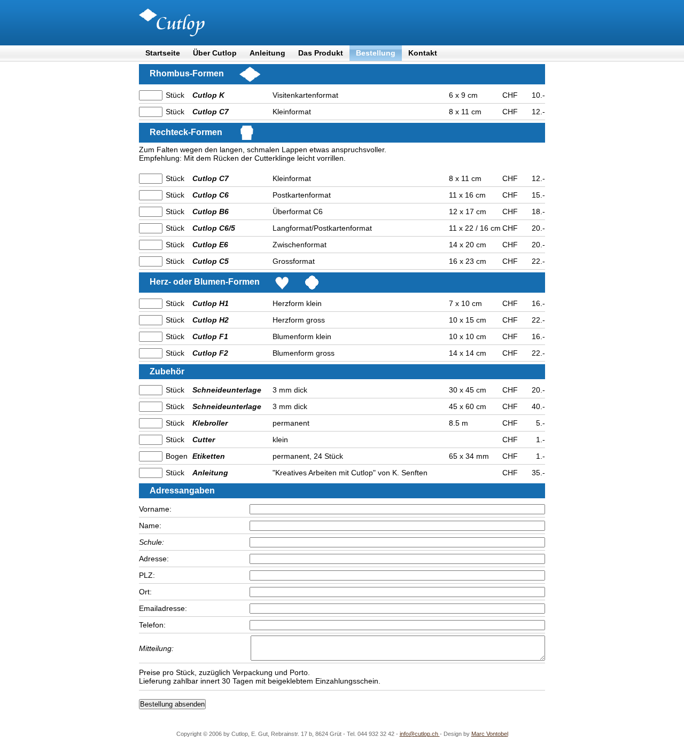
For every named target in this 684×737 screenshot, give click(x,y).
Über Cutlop (215, 53)
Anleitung (267, 53)
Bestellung (375, 53)
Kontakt (422, 53)
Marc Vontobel (489, 734)
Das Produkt (320, 53)
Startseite (162, 53)
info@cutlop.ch (420, 734)
